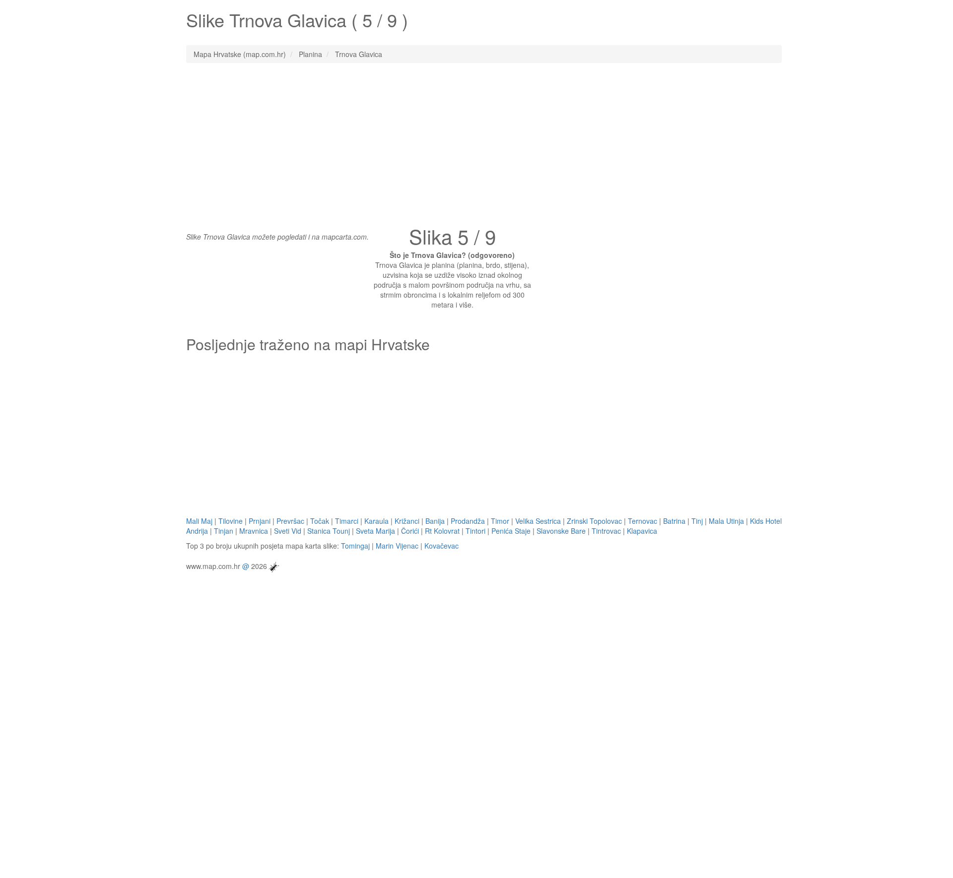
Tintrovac (606, 531)
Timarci (346, 521)
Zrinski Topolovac (594, 521)
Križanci (407, 521)
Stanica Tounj (328, 531)
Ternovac (642, 521)
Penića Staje (511, 531)
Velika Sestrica (538, 521)
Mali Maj (199, 521)
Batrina (674, 521)
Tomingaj (355, 546)
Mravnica (253, 531)
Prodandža (468, 521)
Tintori (475, 531)
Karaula (376, 521)
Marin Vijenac (397, 546)
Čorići (410, 531)
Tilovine (230, 521)
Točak (319, 521)
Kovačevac (441, 546)
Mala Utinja (726, 521)
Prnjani (260, 521)
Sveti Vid (287, 531)
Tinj (697, 521)
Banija (435, 521)
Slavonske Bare (561, 531)
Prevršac (290, 521)
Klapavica (642, 531)
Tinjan (223, 531)
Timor (500, 521)
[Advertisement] (476, 142)
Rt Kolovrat (442, 531)
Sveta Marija (375, 531)
